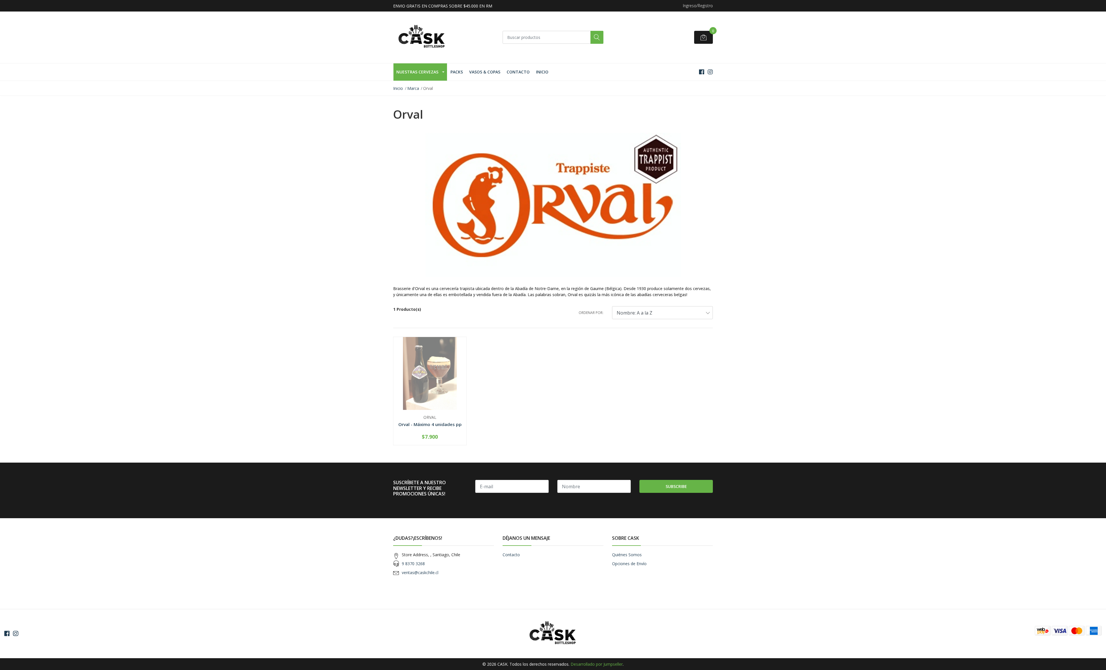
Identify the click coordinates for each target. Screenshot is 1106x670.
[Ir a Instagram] (710, 72)
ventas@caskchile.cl (420, 572)
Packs (456, 72)
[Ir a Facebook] (701, 72)
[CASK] (422, 37)
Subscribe (676, 486)
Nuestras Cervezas (417, 72)
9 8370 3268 (413, 563)
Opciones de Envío (629, 563)
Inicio (542, 72)
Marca (413, 88)
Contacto (518, 72)
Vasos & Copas (484, 72)
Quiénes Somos (627, 554)
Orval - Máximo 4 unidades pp (430, 424)
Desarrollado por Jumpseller (597, 664)
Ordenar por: (591, 312)
